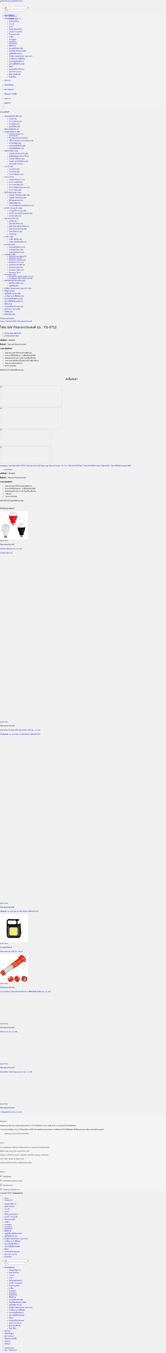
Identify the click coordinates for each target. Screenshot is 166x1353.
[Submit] (5, 1265)
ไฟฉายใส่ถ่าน (14, 231)
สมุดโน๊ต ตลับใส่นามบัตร (17, 51)
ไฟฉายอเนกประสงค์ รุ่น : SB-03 (11, 951)
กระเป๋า (11, 24)
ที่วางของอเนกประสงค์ (17, 138)
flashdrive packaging (16, 256)
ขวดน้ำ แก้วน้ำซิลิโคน (17, 161)
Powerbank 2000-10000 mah (19, 278)
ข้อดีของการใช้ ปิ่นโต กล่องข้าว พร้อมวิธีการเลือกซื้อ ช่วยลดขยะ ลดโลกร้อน (24, 1155)
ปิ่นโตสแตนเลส (14, 200)
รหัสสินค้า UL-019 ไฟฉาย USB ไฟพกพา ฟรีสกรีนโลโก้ (19, 911)
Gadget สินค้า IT (15, 19)
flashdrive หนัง (14, 267)
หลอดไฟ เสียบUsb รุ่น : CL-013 (11, 549)
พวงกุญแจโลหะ (14, 250)
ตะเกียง (11, 221)
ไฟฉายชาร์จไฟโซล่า (75, 466)
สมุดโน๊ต (12, 286)
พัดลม (11, 66)
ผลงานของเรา (10, 89)
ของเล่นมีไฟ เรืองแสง (16, 69)
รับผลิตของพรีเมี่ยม (17, 1133)
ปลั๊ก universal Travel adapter (19, 140)
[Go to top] (1, 1195)
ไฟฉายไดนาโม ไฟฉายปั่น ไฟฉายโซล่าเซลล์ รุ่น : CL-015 (20, 730)
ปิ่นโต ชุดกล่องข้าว (15, 29)
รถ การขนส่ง (13, 121)
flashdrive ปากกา (15, 262)
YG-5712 (64, 466)
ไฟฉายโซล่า (105, 466)
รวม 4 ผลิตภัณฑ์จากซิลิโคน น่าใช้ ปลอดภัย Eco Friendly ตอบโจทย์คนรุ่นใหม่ (24, 1147)
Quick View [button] (4, 540)
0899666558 (7, 1177)
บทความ (8, 98)
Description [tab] (9, 469)
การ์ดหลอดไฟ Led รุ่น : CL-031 (11, 1112)
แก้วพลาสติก (13, 216)
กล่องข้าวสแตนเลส (16, 198)
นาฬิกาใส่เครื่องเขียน (16, 242)
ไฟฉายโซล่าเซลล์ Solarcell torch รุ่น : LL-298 (16, 1072)
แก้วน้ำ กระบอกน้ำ (15, 32)
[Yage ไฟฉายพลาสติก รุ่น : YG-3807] (13, 333)
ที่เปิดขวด (12, 46)
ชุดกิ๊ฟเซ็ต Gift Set (15, 53)
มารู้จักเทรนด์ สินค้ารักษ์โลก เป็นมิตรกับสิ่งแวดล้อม (16, 1163)
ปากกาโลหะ (13, 190)
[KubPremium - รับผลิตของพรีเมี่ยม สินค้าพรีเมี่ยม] (11, 1)
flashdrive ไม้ (13, 272)
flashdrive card (14, 258)
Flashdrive (12, 42)
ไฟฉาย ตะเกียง (14, 34)
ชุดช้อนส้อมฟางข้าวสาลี (17, 156)
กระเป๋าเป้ (12, 172)
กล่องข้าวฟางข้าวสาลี (17, 153)
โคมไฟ (11, 234)
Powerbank (13, 43)
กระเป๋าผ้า (12, 169)
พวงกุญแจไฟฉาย (15, 252)
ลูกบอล (11, 119)
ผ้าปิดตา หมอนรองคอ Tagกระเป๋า (21, 56)
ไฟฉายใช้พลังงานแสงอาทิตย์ (121, 466)
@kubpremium (8, 1185)
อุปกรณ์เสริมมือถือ (15, 146)
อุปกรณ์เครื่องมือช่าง (16, 61)
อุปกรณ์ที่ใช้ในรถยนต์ (16, 64)
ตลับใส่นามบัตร (14, 283)
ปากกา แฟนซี (14, 182)
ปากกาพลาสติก (14, 185)
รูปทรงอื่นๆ (13, 126)
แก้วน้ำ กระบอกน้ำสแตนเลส (19, 213)
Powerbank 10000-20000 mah (20, 276)
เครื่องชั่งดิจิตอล (14, 148)
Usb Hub (12, 136)
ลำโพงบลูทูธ (13, 143)
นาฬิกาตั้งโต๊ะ (14, 239)
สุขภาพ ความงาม (15, 72)
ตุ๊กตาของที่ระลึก (15, 74)
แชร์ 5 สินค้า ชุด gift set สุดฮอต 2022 (12, 1159)
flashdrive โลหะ (14, 270)
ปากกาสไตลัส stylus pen (17, 187)
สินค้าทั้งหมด (9, 85)
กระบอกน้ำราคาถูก (16, 211)
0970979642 (7, 1181)
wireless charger (15, 134)
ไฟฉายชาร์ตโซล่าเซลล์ (92, 466)
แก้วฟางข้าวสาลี (15, 164)
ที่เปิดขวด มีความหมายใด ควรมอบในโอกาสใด (14, 1151)
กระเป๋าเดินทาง (14, 174)
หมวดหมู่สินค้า (10, 15)
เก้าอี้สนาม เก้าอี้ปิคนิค (17, 59)
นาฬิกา (11, 37)
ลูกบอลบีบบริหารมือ (16, 48)
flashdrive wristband (16, 260)
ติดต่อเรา (8, 103)
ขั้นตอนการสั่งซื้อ (11, 94)
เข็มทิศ (7, 312)
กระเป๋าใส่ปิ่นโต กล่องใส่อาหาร (20, 205)
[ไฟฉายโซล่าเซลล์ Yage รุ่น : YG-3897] (12, 336)
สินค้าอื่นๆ (12, 77)
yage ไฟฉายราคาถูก (52, 466)
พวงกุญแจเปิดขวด (15, 247)
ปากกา (11, 26)
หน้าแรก (8, 80)
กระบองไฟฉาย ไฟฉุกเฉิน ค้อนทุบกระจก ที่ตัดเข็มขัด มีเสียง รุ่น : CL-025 (25, 991)
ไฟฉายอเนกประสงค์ (16, 229)
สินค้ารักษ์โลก (14, 21)
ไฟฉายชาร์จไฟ (14, 224)
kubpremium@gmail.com (11, 1189)
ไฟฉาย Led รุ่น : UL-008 (8, 1032)
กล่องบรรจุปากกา (15, 179)
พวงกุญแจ (12, 39)
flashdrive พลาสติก (15, 265)
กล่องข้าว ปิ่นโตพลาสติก (17, 195)
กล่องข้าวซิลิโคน (15, 159)
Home (2, 321)
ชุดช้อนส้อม (13, 203)
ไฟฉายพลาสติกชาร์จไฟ (17, 226)
